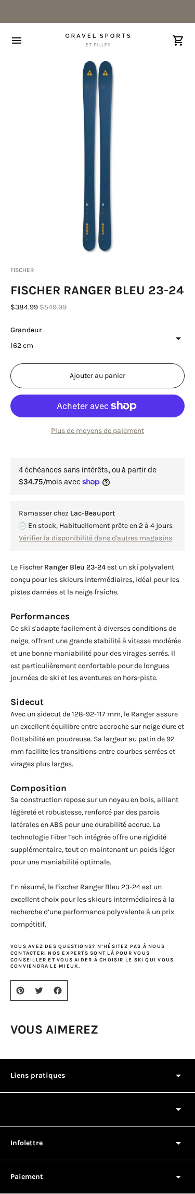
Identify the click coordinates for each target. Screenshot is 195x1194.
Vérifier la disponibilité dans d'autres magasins (95, 538)
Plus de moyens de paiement (97, 430)
